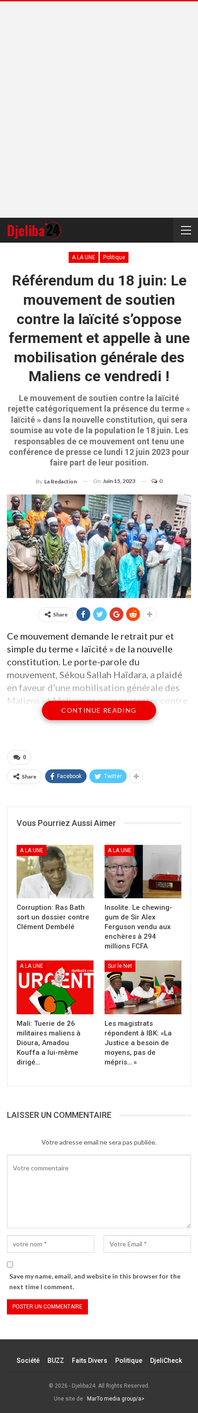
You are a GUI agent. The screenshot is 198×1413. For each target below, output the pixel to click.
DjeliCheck (166, 1360)
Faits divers (89, 1360)
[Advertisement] (99, 110)
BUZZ (55, 1360)
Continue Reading (98, 710)
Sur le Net (120, 966)
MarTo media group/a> (116, 1399)
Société (28, 1360)
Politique (114, 257)
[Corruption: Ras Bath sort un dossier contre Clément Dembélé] (55, 872)
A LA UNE (83, 257)
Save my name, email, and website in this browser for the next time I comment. (95, 1281)
